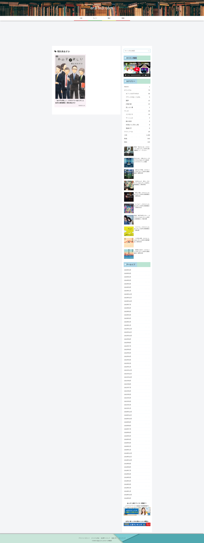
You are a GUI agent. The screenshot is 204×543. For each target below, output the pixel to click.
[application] (137, 69)
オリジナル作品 (95, 538)
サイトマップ (122, 538)
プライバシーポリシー (84, 538)
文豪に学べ (114, 538)
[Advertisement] (102, 33)
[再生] (126, 75)
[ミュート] (146, 75)
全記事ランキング (105, 538)
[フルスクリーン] (148, 75)
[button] (148, 51)
